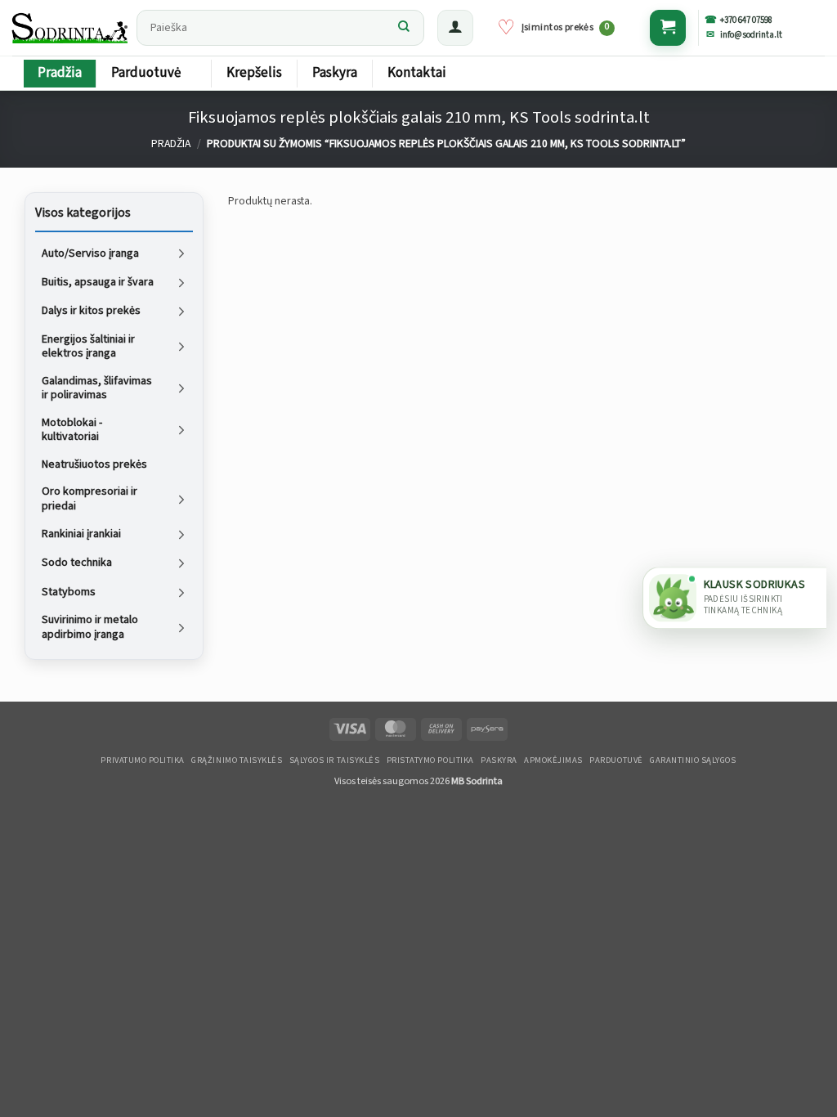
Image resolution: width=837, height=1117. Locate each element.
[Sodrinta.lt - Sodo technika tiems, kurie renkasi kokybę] (70, 27)
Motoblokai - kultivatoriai (72, 429)
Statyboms (69, 591)
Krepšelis (254, 73)
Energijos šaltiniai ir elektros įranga (88, 346)
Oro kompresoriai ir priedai (89, 499)
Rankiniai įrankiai (81, 534)
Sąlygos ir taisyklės (334, 760)
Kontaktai (416, 73)
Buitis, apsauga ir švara (98, 282)
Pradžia (60, 73)
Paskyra (334, 73)
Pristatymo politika (430, 760)
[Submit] (403, 28)
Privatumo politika (142, 760)
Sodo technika (77, 562)
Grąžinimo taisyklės (236, 760)
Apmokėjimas (553, 760)
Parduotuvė (146, 73)
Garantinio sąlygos (693, 760)
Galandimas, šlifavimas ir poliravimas (97, 387)
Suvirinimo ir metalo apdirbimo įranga (90, 627)
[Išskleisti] (181, 253)
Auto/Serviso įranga (90, 252)
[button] (455, 28)
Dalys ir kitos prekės (91, 310)
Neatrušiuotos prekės (94, 463)
